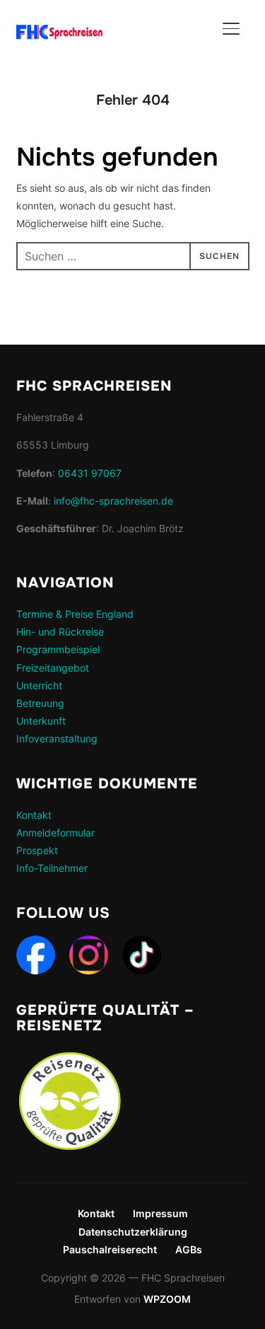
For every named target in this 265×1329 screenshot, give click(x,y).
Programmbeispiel (58, 649)
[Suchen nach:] (132, 256)
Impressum (160, 1213)
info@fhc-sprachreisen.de (113, 501)
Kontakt (34, 815)
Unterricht (39, 685)
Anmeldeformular (55, 833)
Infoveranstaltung (57, 738)
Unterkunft (41, 721)
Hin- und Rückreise (60, 632)
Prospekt (37, 850)
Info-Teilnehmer (52, 868)
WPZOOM (167, 1299)
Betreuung (40, 703)
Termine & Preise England (75, 614)
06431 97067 (90, 473)
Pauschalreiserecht (110, 1249)
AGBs (188, 1249)
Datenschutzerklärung (132, 1232)
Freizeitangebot (52, 668)
